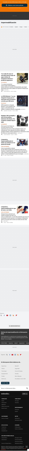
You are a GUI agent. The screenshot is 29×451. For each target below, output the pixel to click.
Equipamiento (21, 343)
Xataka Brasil (4, 439)
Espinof (16, 411)
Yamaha (16, 373)
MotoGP (16, 343)
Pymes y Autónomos (19, 428)
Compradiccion (4, 430)
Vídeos (3, 368)
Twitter (1, 315)
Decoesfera (3, 428)
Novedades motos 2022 (20, 378)
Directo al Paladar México (6, 443)
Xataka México (4, 437)
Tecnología (3, 371)
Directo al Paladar (4, 418)
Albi (5, 155)
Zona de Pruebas (5, 146)
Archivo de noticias (15, 325)
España (16, 26)
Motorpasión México (19, 443)
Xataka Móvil (3, 402)
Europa (21, 26)
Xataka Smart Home (5, 406)
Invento (11, 26)
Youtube (7, 315)
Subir (24, 393)
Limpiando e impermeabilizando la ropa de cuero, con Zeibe (8, 208)
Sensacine (17, 409)
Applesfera (3, 404)
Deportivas (11, 343)
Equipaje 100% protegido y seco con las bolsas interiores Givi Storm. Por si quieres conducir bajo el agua (8, 119)
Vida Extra (17, 402)
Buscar (27, 388)
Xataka (2, 400)
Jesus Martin (7, 134)
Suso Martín (7, 91)
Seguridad (3, 103)
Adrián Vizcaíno (8, 110)
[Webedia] (5, 394)
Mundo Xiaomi (4, 408)
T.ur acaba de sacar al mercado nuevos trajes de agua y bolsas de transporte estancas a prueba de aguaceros (8, 77)
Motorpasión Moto (18, 420)
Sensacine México (18, 439)
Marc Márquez (18, 376)
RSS (13, 315)
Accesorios (4, 82)
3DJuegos (17, 400)
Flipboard (16, 315)
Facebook (4, 315)
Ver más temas (5, 383)
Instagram (10, 315)
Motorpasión (17, 418)
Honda (25, 26)
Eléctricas (3, 378)
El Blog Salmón (18, 427)
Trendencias (3, 427)
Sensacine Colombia (19, 441)
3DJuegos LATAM (18, 437)
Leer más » (6, 89)
